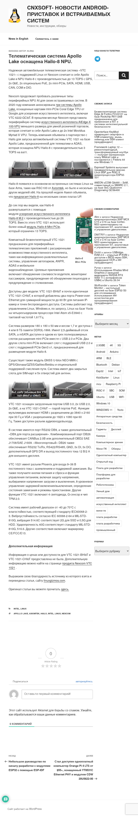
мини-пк (101, 510)
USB (111, 397)
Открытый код (104, 461)
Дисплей (116, 429)
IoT (119, 371)
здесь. (65, 589)
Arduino (114, 351)
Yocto (120, 410)
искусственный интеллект (111, 504)
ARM (99, 358)
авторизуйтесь (84, 681)
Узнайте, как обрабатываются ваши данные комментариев (50, 712)
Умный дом (103, 491)
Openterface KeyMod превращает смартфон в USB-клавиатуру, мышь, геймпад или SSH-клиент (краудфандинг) (109, 137)
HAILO (44, 613)
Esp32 (100, 371)
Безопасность (104, 422)
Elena (30, 51)
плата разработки (106, 517)
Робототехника (105, 484)
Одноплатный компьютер (111, 455)
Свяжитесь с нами (47, 38)
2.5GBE (100, 345)
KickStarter (102, 377)
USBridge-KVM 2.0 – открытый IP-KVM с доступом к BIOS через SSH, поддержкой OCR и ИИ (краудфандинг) (111, 257)
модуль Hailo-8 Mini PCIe (43, 227)
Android (100, 351)
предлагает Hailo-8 (26, 196)
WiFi (121, 397)
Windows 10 (103, 403)
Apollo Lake (21, 613)
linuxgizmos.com (54, 580)
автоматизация (105, 497)
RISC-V (100, 390)
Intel (16, 608)
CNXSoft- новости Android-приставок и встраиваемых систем (68, 14)
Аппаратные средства (109, 416)
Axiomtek (58, 188)
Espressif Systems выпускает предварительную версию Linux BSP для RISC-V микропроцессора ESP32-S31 (111, 172)
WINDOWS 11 (104, 410)
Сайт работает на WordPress (25, 809)
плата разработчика (108, 523)
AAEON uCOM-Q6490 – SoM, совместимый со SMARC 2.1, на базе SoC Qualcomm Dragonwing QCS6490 (111, 186)
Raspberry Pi (113, 384)
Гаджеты (101, 429)
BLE (109, 358)
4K (111, 345)
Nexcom (66, 613)
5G (119, 345)
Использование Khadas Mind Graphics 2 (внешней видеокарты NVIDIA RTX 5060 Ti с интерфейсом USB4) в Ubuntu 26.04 (111, 275)
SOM (122, 390)
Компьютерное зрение (109, 442)
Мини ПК (101, 448)
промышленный (105, 530)
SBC (111, 390)
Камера (100, 435)
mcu (98, 384)
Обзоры (116, 448)
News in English (18, 38)
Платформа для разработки (105, 476)
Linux (23, 608)
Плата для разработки (109, 468)
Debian (116, 364)
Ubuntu (100, 397)
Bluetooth (101, 364)
